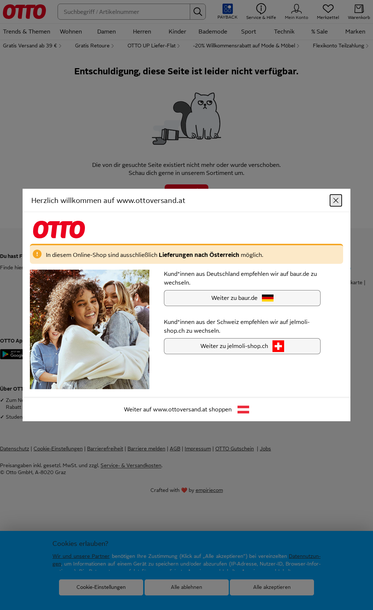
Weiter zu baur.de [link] (234, 298)
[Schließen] (336, 200)
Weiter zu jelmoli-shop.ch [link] (234, 346)
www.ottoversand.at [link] (180, 409)
